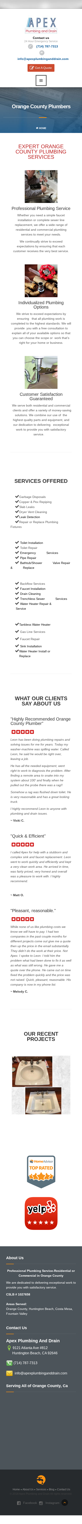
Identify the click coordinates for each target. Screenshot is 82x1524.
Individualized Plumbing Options (41, 304)
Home (42, 128)
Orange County (16, 1309)
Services (41, 1489)
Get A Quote (43, 68)
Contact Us (63, 1489)
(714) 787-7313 (25, 1363)
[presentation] (15, 1095)
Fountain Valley (16, 1313)
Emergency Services (38, 553)
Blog (51, 1489)
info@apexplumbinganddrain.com (41, 1373)
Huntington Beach (41, 1309)
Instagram (52, 1503)
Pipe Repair (27, 558)
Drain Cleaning (30, 593)
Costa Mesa (63, 1309)
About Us (28, 1489)
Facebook (29, 1503)
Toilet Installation (31, 543)
